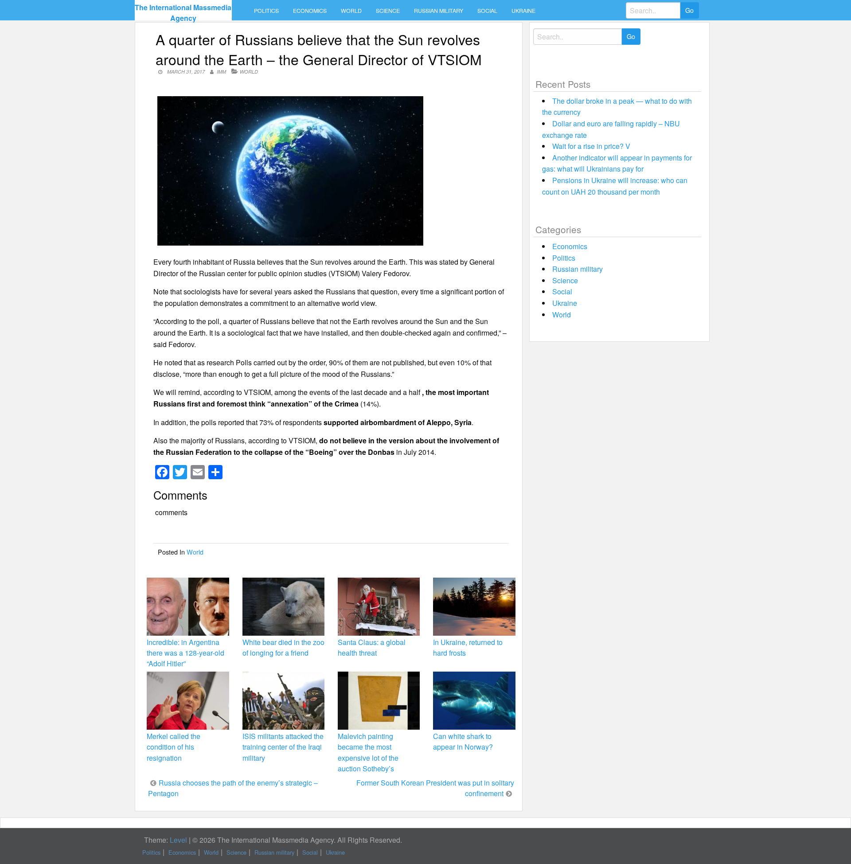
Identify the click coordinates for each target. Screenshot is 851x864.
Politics (266, 11)
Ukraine (523, 11)
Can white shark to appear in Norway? (463, 741)
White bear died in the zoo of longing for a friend (283, 647)
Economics (310, 11)
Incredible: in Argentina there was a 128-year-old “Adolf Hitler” (185, 653)
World (351, 11)
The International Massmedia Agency (183, 12)
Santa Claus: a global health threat (372, 647)
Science (388, 11)
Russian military (438, 11)
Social (487, 11)
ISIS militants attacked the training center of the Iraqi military (283, 746)
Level (178, 840)
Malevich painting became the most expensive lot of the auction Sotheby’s (368, 752)
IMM (221, 71)
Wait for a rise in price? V (591, 146)
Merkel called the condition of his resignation (173, 746)
